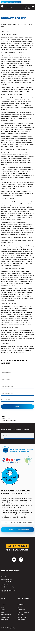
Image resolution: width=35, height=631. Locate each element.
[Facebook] (21, 559)
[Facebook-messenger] (14, 559)
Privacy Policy (11, 628)
